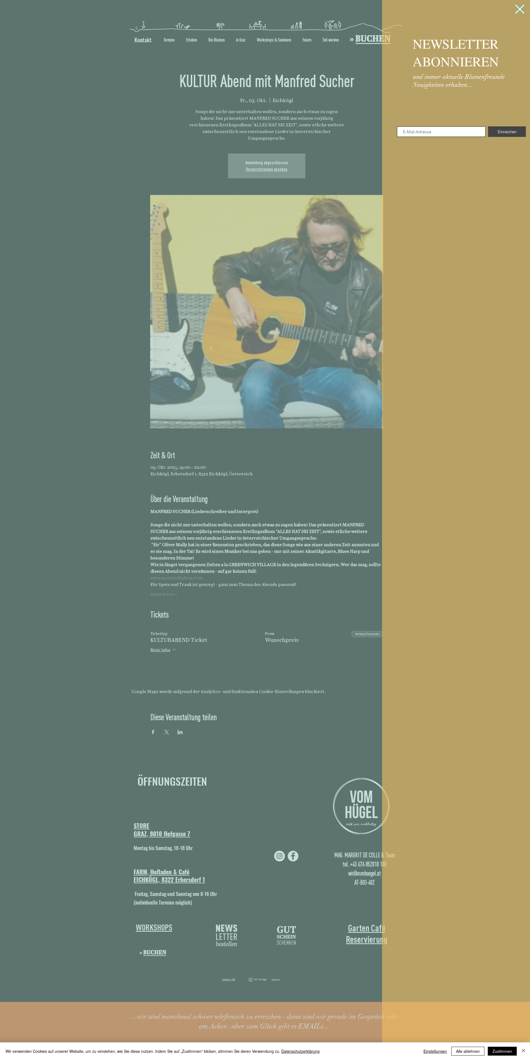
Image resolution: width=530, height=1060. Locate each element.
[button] (519, 9)
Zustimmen (502, 1051)
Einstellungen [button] (435, 1051)
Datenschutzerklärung (300, 1051)
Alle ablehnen (468, 1051)
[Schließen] (523, 1051)
